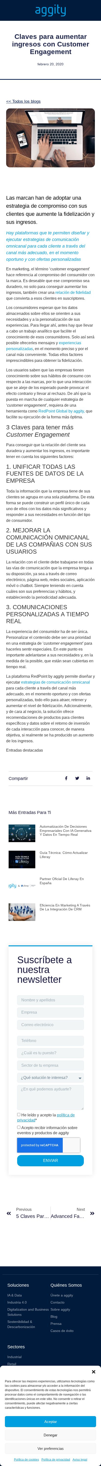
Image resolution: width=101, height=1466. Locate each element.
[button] (93, 1371)
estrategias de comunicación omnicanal (55, 682)
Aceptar (50, 1422)
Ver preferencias (51, 1448)
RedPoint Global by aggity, (61, 411)
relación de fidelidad (73, 292)
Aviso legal (80, 1459)
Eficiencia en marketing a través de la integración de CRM (65, 907)
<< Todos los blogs (23, 101)
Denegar (50, 1435)
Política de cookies (26, 1459)
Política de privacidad (55, 1459)
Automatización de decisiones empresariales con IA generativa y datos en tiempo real (65, 831)
